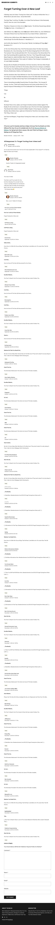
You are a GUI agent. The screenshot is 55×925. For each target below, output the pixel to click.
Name (6, 872)
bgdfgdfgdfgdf (8, 811)
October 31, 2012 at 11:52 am (11, 597)
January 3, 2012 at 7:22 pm (16, 159)
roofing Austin (8, 345)
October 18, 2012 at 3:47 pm (11, 456)
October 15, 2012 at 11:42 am (11, 409)
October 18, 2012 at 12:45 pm (11, 424)
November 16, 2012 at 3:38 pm (11, 796)
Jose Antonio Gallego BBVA (11, 688)
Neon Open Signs (8, 596)
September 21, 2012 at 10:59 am (12, 286)
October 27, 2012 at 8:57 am (11, 518)
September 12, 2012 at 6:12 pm (12, 256)
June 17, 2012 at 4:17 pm (10, 209)
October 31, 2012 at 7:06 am (11, 582)
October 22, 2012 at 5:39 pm (11, 471)
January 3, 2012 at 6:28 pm (14, 146)
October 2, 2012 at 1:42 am (11, 364)
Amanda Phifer (11, 144)
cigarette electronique (10, 517)
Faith (22, 135)
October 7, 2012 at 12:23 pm (11, 379)
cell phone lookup (9, 222)
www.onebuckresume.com (11, 269)
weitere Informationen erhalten (12, 549)
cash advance (8, 407)
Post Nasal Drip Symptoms (11, 454)
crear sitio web (8, 330)
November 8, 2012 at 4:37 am (11, 660)
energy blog (7, 734)
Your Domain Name (9, 564)
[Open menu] (52, 2)
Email (6, 880)
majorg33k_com (8, 794)
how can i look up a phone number (13, 207)
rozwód (6, 749)
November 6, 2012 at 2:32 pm (11, 628)
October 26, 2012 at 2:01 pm (11, 503)
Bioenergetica (8, 300)
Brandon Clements (9, 2)
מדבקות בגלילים (8, 486)
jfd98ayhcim (7, 718)
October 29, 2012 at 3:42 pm (11, 565)
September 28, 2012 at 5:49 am (12, 347)
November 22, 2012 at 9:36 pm (11, 830)
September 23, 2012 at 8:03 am (12, 316)
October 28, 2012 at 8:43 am (11, 550)
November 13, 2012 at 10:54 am (12, 735)
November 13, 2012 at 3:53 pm (11, 750)
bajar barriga (7, 703)
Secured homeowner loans (11, 626)
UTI (5, 437)
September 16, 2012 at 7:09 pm (12, 271)
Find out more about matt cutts (12, 673)
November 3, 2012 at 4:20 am (11, 613)
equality (6, 658)
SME (6, 422)
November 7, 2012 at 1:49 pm (11, 643)
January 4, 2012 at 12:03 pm (14, 171)
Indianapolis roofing (9, 362)
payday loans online (9, 315)
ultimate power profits (10, 285)
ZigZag (6, 532)
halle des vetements (9, 764)
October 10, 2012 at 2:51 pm (11, 394)
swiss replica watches (10, 377)
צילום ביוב (7, 502)
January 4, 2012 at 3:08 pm (16, 197)
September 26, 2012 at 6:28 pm (12, 331)
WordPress (10, 919)
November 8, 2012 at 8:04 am (11, 675)
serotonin (7, 641)
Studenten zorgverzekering (11, 828)
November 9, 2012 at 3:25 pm (11, 690)
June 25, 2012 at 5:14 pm (10, 224)
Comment (7, 850)
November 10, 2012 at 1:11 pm (11, 720)
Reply (6, 154)
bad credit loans (8, 254)
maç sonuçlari (8, 779)
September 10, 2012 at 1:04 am (12, 239)
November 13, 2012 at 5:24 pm (11, 765)
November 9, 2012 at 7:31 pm (11, 705)
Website (6, 888)
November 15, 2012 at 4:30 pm (11, 780)
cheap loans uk (8, 469)
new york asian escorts (10, 611)
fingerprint (7, 392)
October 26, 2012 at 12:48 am (11, 488)
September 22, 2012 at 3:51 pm (12, 301)
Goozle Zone (7, 237)
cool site (7, 581)
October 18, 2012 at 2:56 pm (11, 439)
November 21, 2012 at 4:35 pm (11, 812)
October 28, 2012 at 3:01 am (11, 533)
